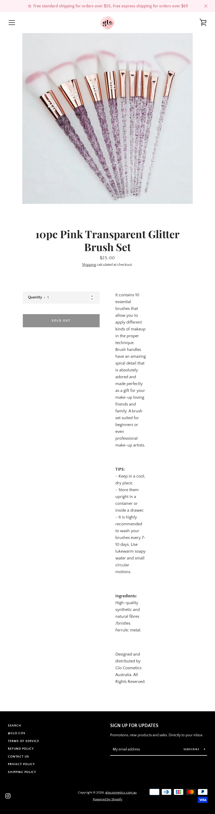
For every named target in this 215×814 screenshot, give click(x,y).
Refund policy (21, 748)
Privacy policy (21, 764)
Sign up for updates (134, 725)
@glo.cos (16, 733)
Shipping (89, 265)
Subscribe (192, 749)
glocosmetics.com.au (121, 792)
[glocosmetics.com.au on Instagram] (7, 795)
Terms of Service (23, 741)
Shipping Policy (22, 772)
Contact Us (18, 756)
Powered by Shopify (107, 799)
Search (14, 725)
